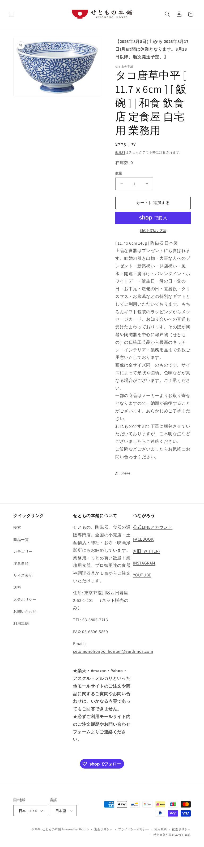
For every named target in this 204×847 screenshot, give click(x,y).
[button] (11, 14)
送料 (17, 587)
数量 (118, 173)
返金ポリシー (25, 599)
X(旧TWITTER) (146, 551)
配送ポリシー (181, 829)
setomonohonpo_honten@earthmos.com (113, 651)
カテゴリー (23, 551)
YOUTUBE (142, 575)
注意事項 (21, 563)
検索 (17, 527)
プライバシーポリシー (133, 829)
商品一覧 (21, 539)
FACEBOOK (143, 539)
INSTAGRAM (144, 563)
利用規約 (21, 623)
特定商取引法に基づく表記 (172, 835)
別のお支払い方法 (153, 230)
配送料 (120, 152)
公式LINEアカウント (153, 527)
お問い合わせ (25, 611)
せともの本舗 (51, 829)
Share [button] (125, 473)
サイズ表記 (23, 575)
